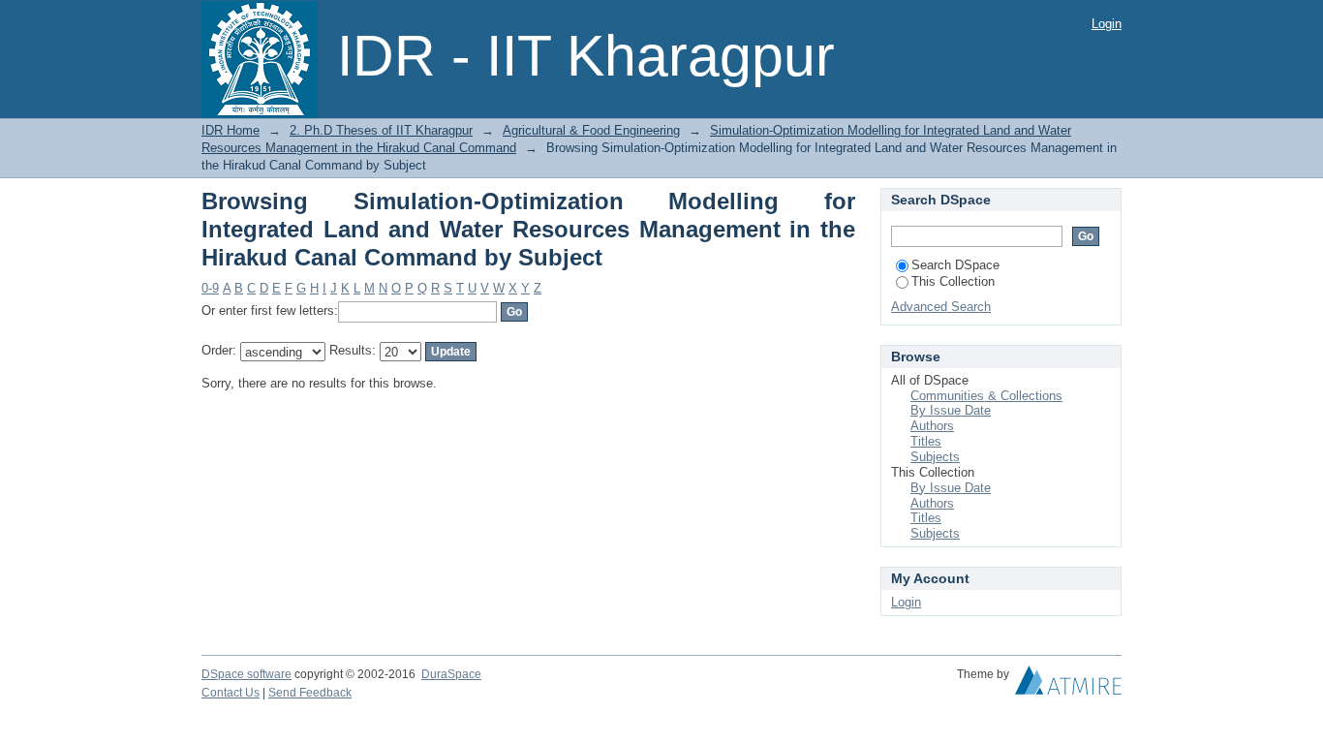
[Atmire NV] (1068, 685)
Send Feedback (310, 692)
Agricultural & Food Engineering (591, 130)
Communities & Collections (986, 395)
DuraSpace (451, 674)
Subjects (935, 457)
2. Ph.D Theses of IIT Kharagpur (381, 130)
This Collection (953, 281)
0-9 (210, 288)
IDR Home (230, 130)
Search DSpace (955, 265)
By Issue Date (950, 410)
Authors (932, 425)
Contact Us (230, 692)
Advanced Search (941, 306)
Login (1107, 23)
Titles (925, 441)
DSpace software (246, 674)
